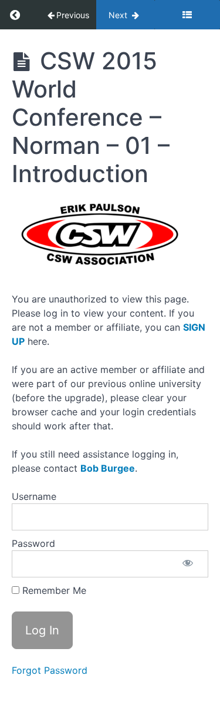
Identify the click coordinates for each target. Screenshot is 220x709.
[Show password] (187, 563)
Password (33, 543)
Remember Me (52, 590)
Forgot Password (49, 670)
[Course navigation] (187, 14)
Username (34, 496)
